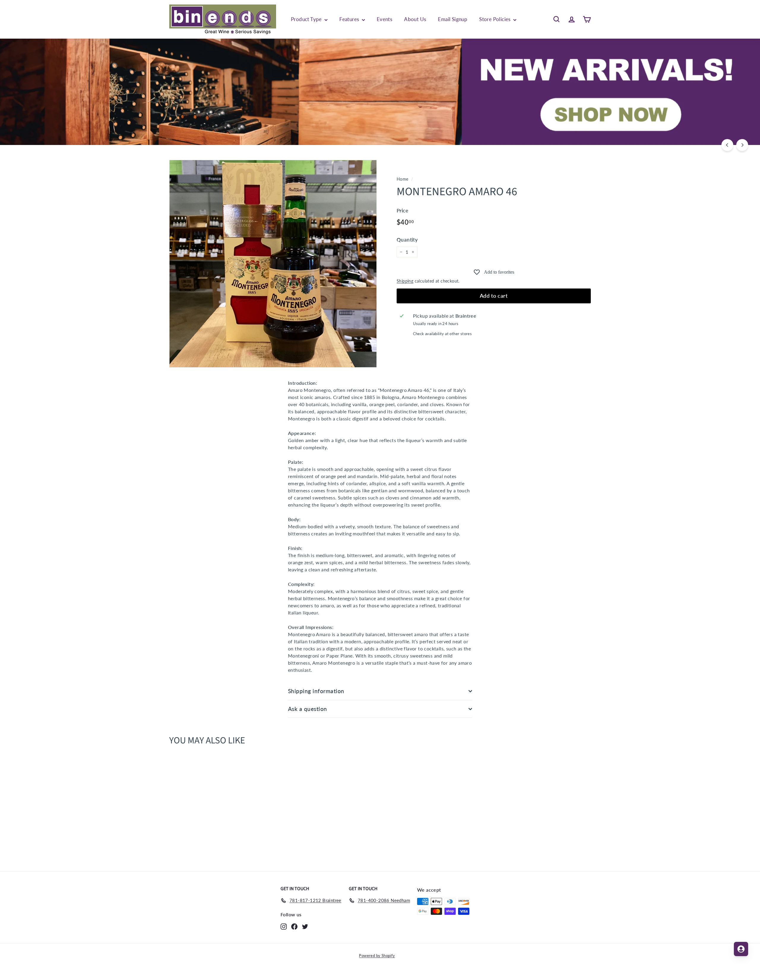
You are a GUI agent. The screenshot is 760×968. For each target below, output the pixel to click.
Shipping (405, 281)
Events (384, 19)
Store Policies (495, 19)
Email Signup (452, 19)
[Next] (742, 145)
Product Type (307, 19)
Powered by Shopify (377, 955)
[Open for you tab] (741, 949)
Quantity (407, 240)
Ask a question (307, 708)
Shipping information (316, 691)
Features (349, 19)
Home (402, 179)
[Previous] (727, 145)
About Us (415, 19)
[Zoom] (273, 263)
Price (402, 210)
